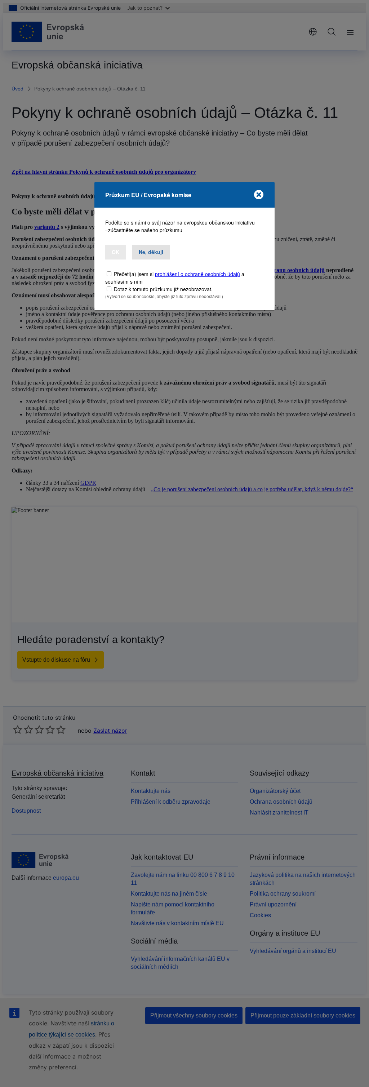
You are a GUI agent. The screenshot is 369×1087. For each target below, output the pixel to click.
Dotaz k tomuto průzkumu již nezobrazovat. (163, 289)
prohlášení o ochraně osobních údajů (197, 274)
